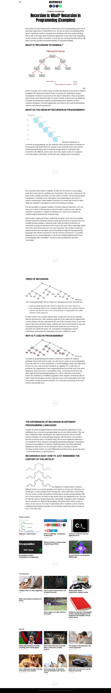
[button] (20, 2)
